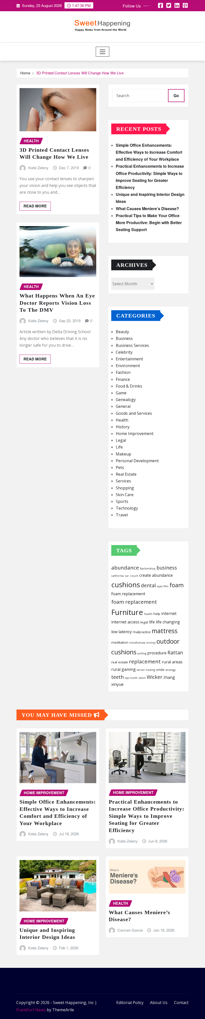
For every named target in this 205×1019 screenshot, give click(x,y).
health (148, 614)
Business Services (132, 345)
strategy (171, 670)
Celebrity (124, 352)
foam (177, 585)
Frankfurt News (31, 1010)
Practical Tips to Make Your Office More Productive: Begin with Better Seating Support (149, 222)
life (152, 622)
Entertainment (129, 359)
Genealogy (126, 399)
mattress (165, 630)
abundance (125, 567)
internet (168, 613)
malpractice (142, 632)
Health (122, 420)
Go (176, 95)
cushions (125, 584)
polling (142, 653)
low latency (121, 631)
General (123, 406)
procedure (156, 653)
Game (121, 393)
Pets (120, 467)
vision (142, 678)
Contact (181, 1002)
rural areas (172, 662)
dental (148, 585)
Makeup (123, 454)
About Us (159, 1002)
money (151, 642)
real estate (119, 662)
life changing (168, 622)
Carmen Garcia (130, 930)
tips (127, 678)
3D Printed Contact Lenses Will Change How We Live (80, 72)
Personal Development (137, 460)
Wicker (154, 677)
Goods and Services (134, 413)
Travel (122, 515)
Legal (121, 440)
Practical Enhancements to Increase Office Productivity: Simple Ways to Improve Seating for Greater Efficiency (146, 816)
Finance (123, 379)
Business (124, 338)
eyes (159, 586)
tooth (134, 678)
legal (144, 622)
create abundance (156, 575)
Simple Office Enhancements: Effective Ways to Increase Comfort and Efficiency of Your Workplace (149, 152)
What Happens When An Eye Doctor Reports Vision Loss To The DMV (57, 302)
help (157, 613)
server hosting (146, 670)
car (127, 576)
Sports (122, 501)
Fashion (123, 372)
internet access (125, 622)
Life (119, 447)
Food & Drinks (129, 386)
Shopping (125, 488)
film (166, 586)
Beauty (122, 331)
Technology (127, 508)
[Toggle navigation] (103, 52)
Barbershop (148, 568)
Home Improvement (135, 433)
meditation (119, 642)
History (123, 427)
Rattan (175, 652)
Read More (35, 206)
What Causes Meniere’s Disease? (147, 208)
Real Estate (126, 474)
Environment (128, 365)
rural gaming (123, 669)
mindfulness (137, 642)
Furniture (127, 612)
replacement (145, 661)
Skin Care (125, 494)
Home (25, 72)
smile (160, 669)
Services (123, 481)
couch (134, 576)
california (117, 576)
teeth (117, 677)
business (166, 567)
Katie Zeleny (38, 167)
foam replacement (128, 593)
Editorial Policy (130, 1002)
